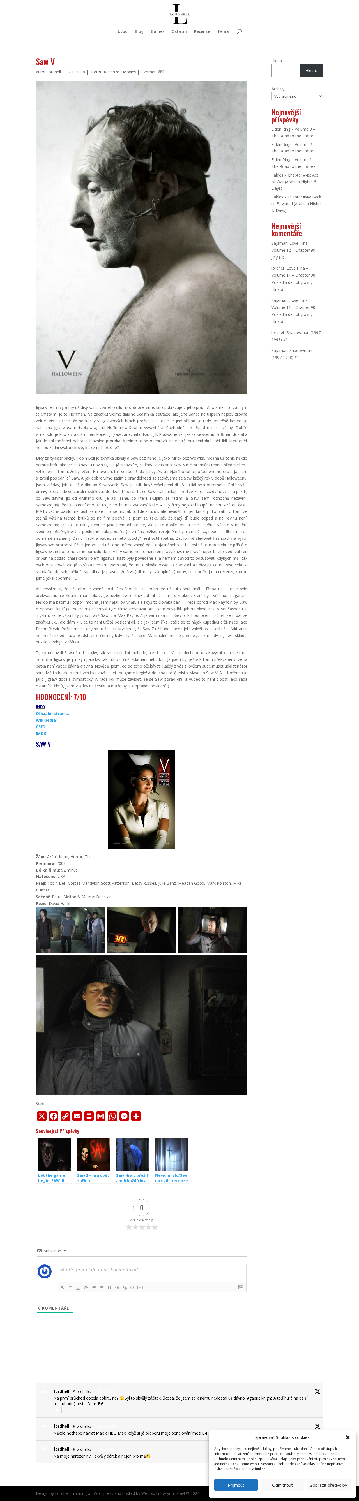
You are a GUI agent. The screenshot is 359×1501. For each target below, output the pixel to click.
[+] (140, 1287)
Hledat (277, 60)
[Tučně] (62, 1287)
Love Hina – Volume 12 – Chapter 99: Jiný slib (293, 250)
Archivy (277, 88)
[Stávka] (86, 1287)
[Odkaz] (125, 1287)
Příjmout (236, 1485)
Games (157, 31)
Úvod (123, 31)
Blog (139, 31)
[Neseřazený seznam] (101, 1287)
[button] (348, 1437)
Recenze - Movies (120, 72)
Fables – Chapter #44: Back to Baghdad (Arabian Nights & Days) (296, 203)
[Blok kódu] (117, 1287)
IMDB (41, 733)
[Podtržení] (78, 1287)
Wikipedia (46, 720)
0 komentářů (152, 72)
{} (132, 1287)
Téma (223, 31)
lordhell (54, 72)
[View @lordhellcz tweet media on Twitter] (58, 1410)
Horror (95, 72)
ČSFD (40, 726)
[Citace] (109, 1287)
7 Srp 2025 (106, 1391)
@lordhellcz (82, 1391)
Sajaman (279, 243)
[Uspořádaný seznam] (94, 1287)
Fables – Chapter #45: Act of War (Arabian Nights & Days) (294, 181)
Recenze (202, 31)
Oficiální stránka (53, 713)
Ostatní (179, 31)
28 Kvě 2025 (107, 1426)
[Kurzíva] (70, 1287)
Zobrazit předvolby (328, 1485)
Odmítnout (282, 1485)
